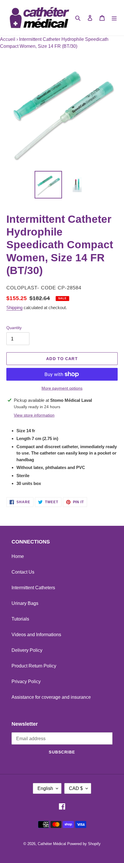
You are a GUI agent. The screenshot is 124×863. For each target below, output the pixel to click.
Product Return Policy (34, 665)
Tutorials (20, 618)
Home (18, 556)
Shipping (14, 307)
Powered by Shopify (84, 844)
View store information (34, 415)
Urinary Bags (25, 603)
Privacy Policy (26, 681)
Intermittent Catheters (33, 587)
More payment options (62, 388)
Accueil (7, 39)
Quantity (14, 327)
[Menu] (114, 17)
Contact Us (23, 572)
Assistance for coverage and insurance (51, 697)
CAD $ (76, 788)
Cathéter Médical (52, 844)
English (45, 788)
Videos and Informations (36, 634)
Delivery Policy (27, 650)
